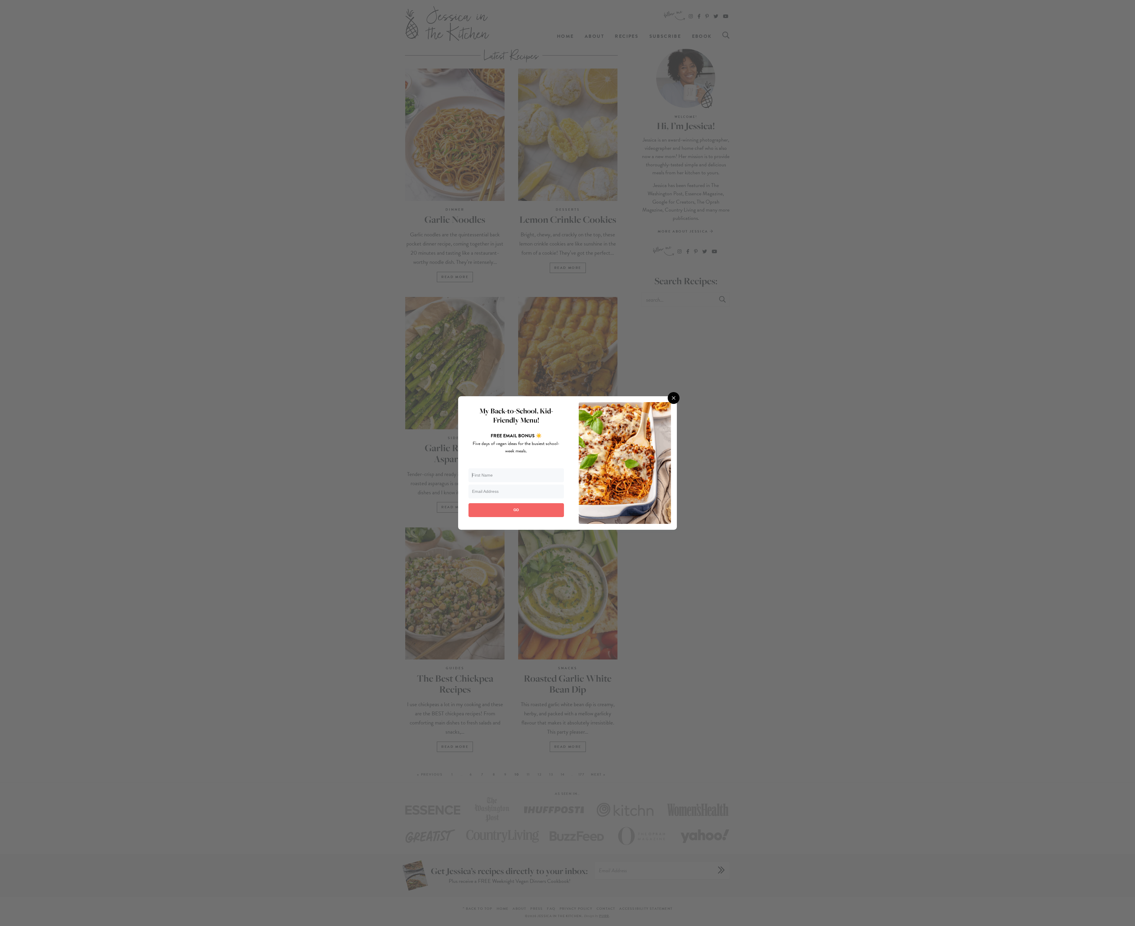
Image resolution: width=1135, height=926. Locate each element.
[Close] (674, 398)
